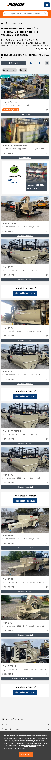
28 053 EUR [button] (7, 674)
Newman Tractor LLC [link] (25, 236)
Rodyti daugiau (43, 48)
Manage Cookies (30, 746)
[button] (13, 63)
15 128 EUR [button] (7, 153)
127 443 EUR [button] (8, 275)
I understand (26, 754)
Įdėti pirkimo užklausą (25, 293)
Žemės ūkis (11, 23)
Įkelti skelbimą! (47, 4)
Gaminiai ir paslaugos (11, 729)
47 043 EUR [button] (7, 232)
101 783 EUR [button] (8, 544)
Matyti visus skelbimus (15, 181)
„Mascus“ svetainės (14, 719)
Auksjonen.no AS (25, 158)
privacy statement (10, 748)
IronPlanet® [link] (25, 114)
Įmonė (4, 724)
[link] (25, 86)
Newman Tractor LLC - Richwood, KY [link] (25, 678)
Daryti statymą (9, 110)
